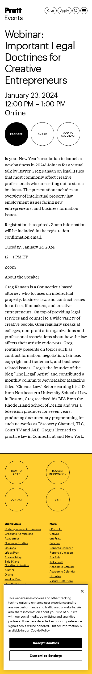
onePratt (55, 538)
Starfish (55, 557)
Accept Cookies (46, 643)
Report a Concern (61, 547)
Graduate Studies (16, 543)
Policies (55, 543)
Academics (12, 538)
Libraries (55, 576)
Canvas (54, 533)
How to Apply (16, 472)
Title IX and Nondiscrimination (17, 563)
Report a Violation (61, 552)
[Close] (82, 591)
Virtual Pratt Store (61, 580)
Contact (16, 499)
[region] (46, 627)
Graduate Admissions (19, 533)
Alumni (9, 569)
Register (16, 134)
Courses (10, 547)
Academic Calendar (63, 571)
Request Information (57, 472)
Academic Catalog (62, 566)
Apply (64, 10)
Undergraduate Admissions (23, 529)
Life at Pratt (12, 552)
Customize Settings (46, 655)
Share (42, 134)
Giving (9, 574)
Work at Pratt (13, 579)
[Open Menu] (84, 10)
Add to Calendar (68, 134)
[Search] (75, 10)
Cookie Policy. (40, 630)
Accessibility (13, 557)
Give (50, 10)
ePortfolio (56, 529)
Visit (58, 499)
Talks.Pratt (56, 562)
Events (13, 17)
